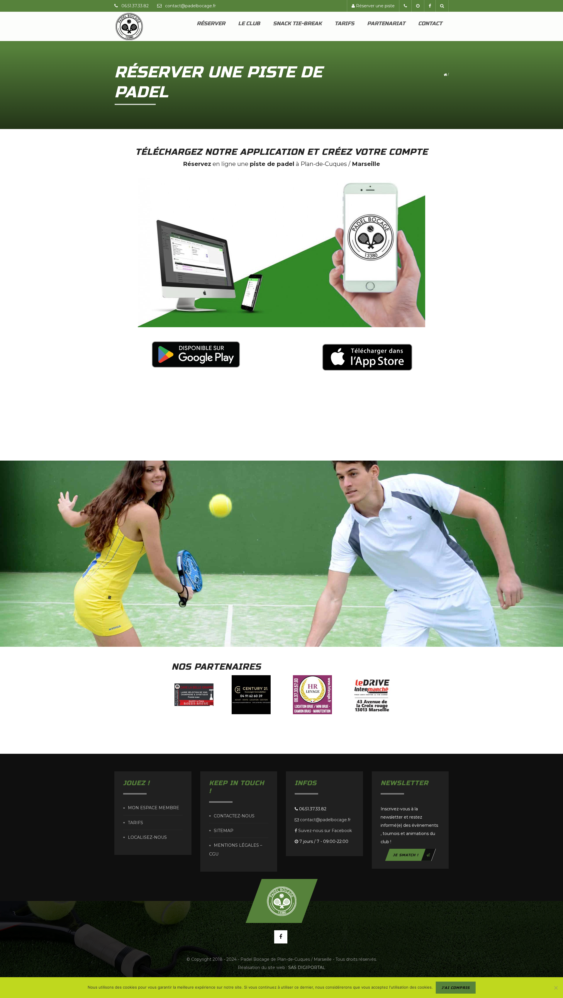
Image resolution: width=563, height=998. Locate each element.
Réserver (211, 23)
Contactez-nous (234, 816)
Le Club (249, 23)
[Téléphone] (405, 6)
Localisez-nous (147, 837)
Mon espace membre (153, 808)
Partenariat (386, 23)
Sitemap (223, 830)
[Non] (556, 988)
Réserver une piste (375, 6)
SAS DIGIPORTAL (306, 967)
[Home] (129, 26)
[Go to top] (281, 901)
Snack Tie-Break (297, 23)
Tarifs (344, 23)
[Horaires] (417, 6)
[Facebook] (429, 6)
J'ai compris (456, 988)
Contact (430, 23)
